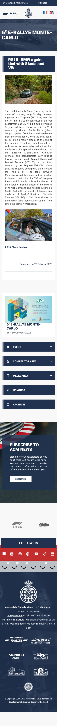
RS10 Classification (16, 247)
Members (43, 3)
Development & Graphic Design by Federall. (28, 702)
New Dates (21, 3)
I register (20, 479)
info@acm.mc (14, 615)
